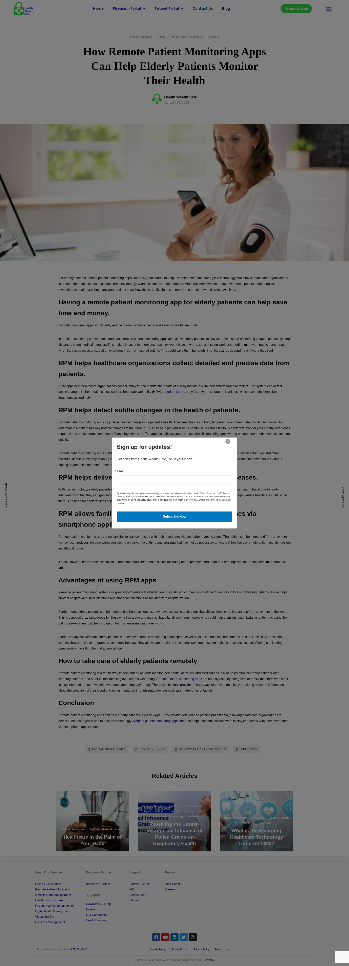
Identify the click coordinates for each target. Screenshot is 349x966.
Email (121, 471)
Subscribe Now (174, 516)
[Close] (228, 441)
